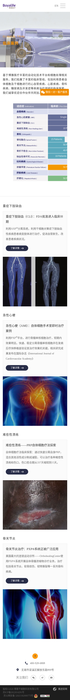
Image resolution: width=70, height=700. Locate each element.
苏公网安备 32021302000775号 (18, 695)
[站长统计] (45, 695)
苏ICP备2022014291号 (13, 692)
